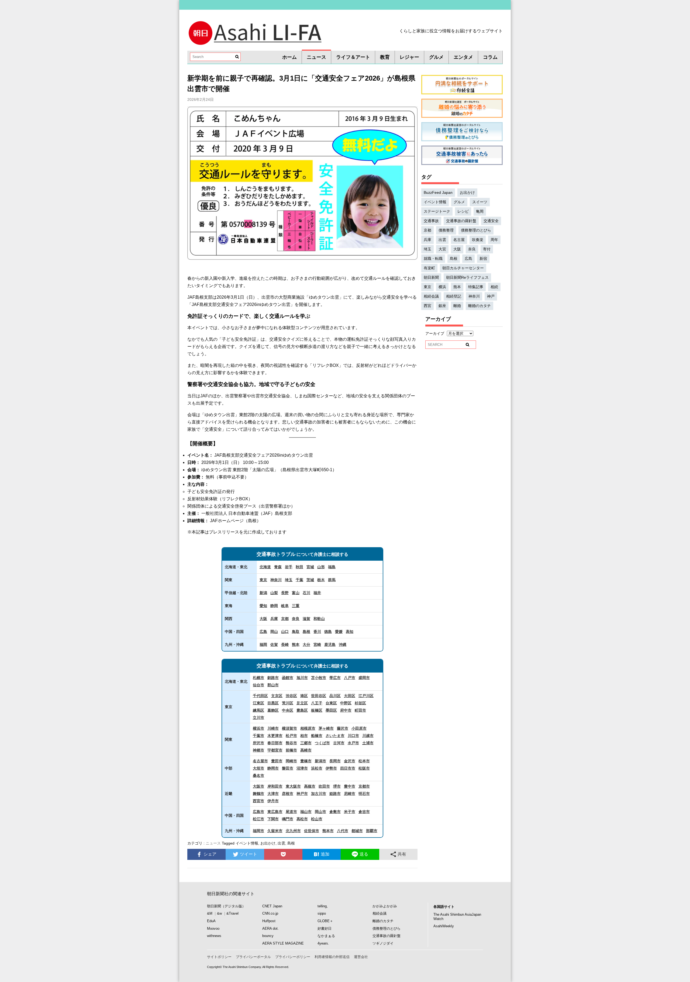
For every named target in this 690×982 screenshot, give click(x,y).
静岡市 (273, 768)
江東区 (258, 703)
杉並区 (360, 703)
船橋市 (316, 735)
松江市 (258, 819)
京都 (285, 618)
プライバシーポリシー (292, 957)
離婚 (457, 306)
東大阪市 (293, 786)
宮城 (310, 567)
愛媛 (339, 631)
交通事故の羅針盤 (461, 221)
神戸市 (302, 793)
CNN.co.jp (270, 913)
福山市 (306, 811)
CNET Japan (272, 906)
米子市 (349, 811)
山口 (285, 631)
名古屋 (459, 239)
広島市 (258, 811)
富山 (295, 593)
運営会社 (361, 957)
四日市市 (347, 768)
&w (219, 913)
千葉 (299, 580)
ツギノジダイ (383, 943)
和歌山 (319, 618)
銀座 (442, 306)
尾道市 (291, 811)
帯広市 (335, 678)
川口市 (353, 735)
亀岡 (480, 211)
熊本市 (328, 831)
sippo (322, 913)
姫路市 (335, 793)
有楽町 (429, 268)
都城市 (357, 831)
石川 (306, 593)
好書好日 (325, 928)
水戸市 (353, 743)
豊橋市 (306, 761)
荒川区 (287, 703)
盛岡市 (364, 678)
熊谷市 (291, 743)
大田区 (349, 696)
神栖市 (258, 750)
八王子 (316, 703)
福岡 (263, 644)
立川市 (258, 717)
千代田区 (260, 696)
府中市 (345, 710)
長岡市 (335, 761)
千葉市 (258, 735)
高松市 (302, 819)
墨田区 (331, 710)
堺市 (337, 786)
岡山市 (320, 811)
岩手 (288, 567)
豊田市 (276, 761)
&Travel (232, 913)
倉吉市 (364, 811)
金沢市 (349, 761)
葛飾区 (273, 710)
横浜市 (258, 728)
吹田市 (324, 786)
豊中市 (349, 786)
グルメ (436, 57)
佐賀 (274, 644)
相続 (494, 287)
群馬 (332, 580)
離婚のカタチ (479, 306)
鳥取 (295, 631)
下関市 (273, 819)
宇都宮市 (274, 750)
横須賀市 (289, 728)
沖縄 (342, 644)
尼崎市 (349, 793)
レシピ (463, 211)
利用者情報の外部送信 (332, 957)
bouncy (268, 936)
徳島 (328, 631)
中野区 (345, 703)
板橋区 (316, 710)
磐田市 (287, 768)
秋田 (299, 567)
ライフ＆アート (353, 57)
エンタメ (463, 57)
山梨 (274, 593)
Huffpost (268, 921)
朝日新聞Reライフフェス (467, 277)
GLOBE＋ (325, 921)
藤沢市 (342, 728)
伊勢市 (331, 768)
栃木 (321, 580)
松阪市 (364, 768)
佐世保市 (311, 831)
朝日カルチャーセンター (463, 268)
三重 (295, 606)
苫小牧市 (318, 678)
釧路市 (273, 678)
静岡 (274, 606)
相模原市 (307, 728)
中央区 (287, 710)
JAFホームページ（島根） (235, 520)
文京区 (276, 696)
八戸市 (349, 678)
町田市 (360, 710)
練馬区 (258, 710)
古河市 (338, 743)
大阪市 (258, 786)
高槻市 (309, 786)
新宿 (483, 258)
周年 (494, 239)
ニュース (316, 57)
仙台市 (258, 685)
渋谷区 (291, 696)
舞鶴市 (258, 793)
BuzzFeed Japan (438, 192)
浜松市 (316, 768)
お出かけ (267, 843)
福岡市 (258, 831)
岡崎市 (291, 761)
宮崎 (317, 644)
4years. (323, 943)
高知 (349, 631)
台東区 (331, 703)
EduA (211, 921)
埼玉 (288, 580)
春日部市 (274, 743)
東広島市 (274, 811)
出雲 (281, 843)
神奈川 (276, 580)
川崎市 (273, 728)
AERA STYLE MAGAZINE (283, 943)
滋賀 (306, 618)
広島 (263, 631)
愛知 (263, 606)
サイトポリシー (219, 957)
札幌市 (258, 678)
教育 (385, 57)
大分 (306, 644)
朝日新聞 (431, 277)
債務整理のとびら (476, 230)
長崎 (285, 644)
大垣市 (258, 768)
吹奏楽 (477, 239)
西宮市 (258, 801)
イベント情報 (247, 843)
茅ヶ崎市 (326, 728)
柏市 (304, 735)
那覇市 (371, 831)
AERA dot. (270, 928)
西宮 (427, 306)
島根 (306, 631)
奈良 (295, 618)
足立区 (302, 703)
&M (209, 913)
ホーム (289, 57)
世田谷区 (318, 696)
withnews (214, 936)
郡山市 (273, 685)
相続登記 (453, 296)
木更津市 (274, 735)
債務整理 (446, 230)
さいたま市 (335, 735)
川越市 (368, 735)
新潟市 (320, 761)
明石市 (364, 793)
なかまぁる (326, 936)
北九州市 (293, 831)
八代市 (342, 831)
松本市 (364, 761)
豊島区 (302, 710)
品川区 (335, 696)
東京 (263, 580)
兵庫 (274, 618)
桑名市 (258, 775)
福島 (332, 567)
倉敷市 (335, 811)
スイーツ (479, 202)
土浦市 (368, 743)
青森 (278, 567)
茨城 (310, 580)
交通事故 (431, 221)
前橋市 (291, 750)
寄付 (487, 249)
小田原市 (359, 728)
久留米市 (274, 831)
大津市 (273, 793)
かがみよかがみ (384, 906)
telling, (323, 906)
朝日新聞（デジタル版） (226, 906)
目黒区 (273, 703)
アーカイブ (434, 333)
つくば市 (322, 743)
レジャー (409, 57)
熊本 (295, 644)
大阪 (263, 618)
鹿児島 (330, 644)
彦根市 (287, 793)
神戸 (491, 296)
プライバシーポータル (253, 957)
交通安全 (491, 221)
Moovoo (213, 928)
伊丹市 (273, 801)
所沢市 (258, 743)
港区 (304, 696)
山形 (321, 567)
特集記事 (475, 287)
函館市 (287, 678)
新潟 (263, 593)
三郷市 (306, 743)
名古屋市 (260, 761)
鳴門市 (287, 819)
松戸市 (291, 735)
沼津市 (302, 768)
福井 (317, 593)
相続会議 (431, 296)
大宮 (442, 249)
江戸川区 (366, 696)
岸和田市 (274, 786)
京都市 (364, 786)
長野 (285, 593)
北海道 (265, 567)
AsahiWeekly (443, 926)
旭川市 (302, 678)
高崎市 (306, 750)
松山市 (316, 819)
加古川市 (318, 793)
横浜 (442, 287)
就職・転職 (433, 258)
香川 (317, 631)
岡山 (274, 631)
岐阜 (285, 606)
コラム (490, 57)
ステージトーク (437, 211)
